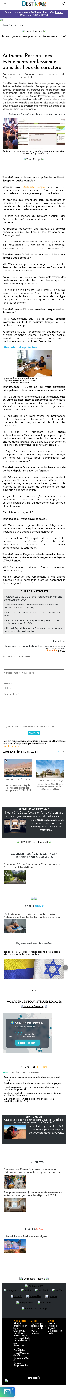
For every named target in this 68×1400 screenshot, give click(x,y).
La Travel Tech (21, 1338)
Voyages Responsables (20, 1364)
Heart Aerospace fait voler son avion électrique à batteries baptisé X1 (31, 1088)
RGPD (34, 1331)
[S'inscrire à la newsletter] (7, 1392)
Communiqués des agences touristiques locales (34, 856)
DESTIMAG (19, 26)
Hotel (34, 1229)
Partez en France (18, 1347)
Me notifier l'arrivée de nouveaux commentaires (31, 726)
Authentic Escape (34, 187)
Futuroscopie (20, 1336)
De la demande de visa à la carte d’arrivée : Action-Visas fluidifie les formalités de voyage (32, 915)
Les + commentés (30, 1072)
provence (49, 648)
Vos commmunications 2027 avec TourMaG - (34, 13)
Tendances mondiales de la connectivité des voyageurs (33, 1083)
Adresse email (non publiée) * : (19, 673)
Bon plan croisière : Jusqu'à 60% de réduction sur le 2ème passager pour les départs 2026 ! (34, 1194)
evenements (59, 646)
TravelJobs (19, 1351)
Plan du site (37, 1328)
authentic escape (43, 646)
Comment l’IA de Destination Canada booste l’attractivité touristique (32, 866)
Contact (52, 1323)
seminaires (60, 648)
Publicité (52, 1326)
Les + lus (15, 1072)
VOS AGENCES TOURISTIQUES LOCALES (34, 1001)
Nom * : (7, 662)
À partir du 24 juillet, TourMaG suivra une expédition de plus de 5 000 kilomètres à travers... (46, 1129)
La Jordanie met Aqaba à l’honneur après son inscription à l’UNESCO (18, 788)
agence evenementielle (23, 646)
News (5, 1072)
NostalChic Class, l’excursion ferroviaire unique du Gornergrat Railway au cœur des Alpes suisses (34, 814)
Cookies (35, 1333)
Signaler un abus (11, 746)
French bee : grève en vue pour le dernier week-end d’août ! (32, 1079)
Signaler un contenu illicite (38, 1324)
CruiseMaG (19, 1331)
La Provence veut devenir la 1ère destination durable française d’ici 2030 (31, 606)
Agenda (52, 1328)
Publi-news (34, 1162)
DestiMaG (19, 1333)
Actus (34, 906)
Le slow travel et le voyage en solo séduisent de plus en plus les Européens (32, 1094)
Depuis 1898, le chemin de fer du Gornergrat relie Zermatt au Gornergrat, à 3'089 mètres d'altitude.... (46, 825)
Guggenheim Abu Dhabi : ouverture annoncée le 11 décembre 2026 (50, 787)
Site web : (8, 683)
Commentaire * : (12, 694)
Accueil (6, 26)
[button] (2, 967)
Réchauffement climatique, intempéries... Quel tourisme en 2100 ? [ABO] (31, 622)
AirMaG (17, 1323)
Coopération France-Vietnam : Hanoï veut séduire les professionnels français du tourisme (32, 1171)
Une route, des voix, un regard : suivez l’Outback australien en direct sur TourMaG (34, 1121)
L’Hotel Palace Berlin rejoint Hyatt (25, 1236)
